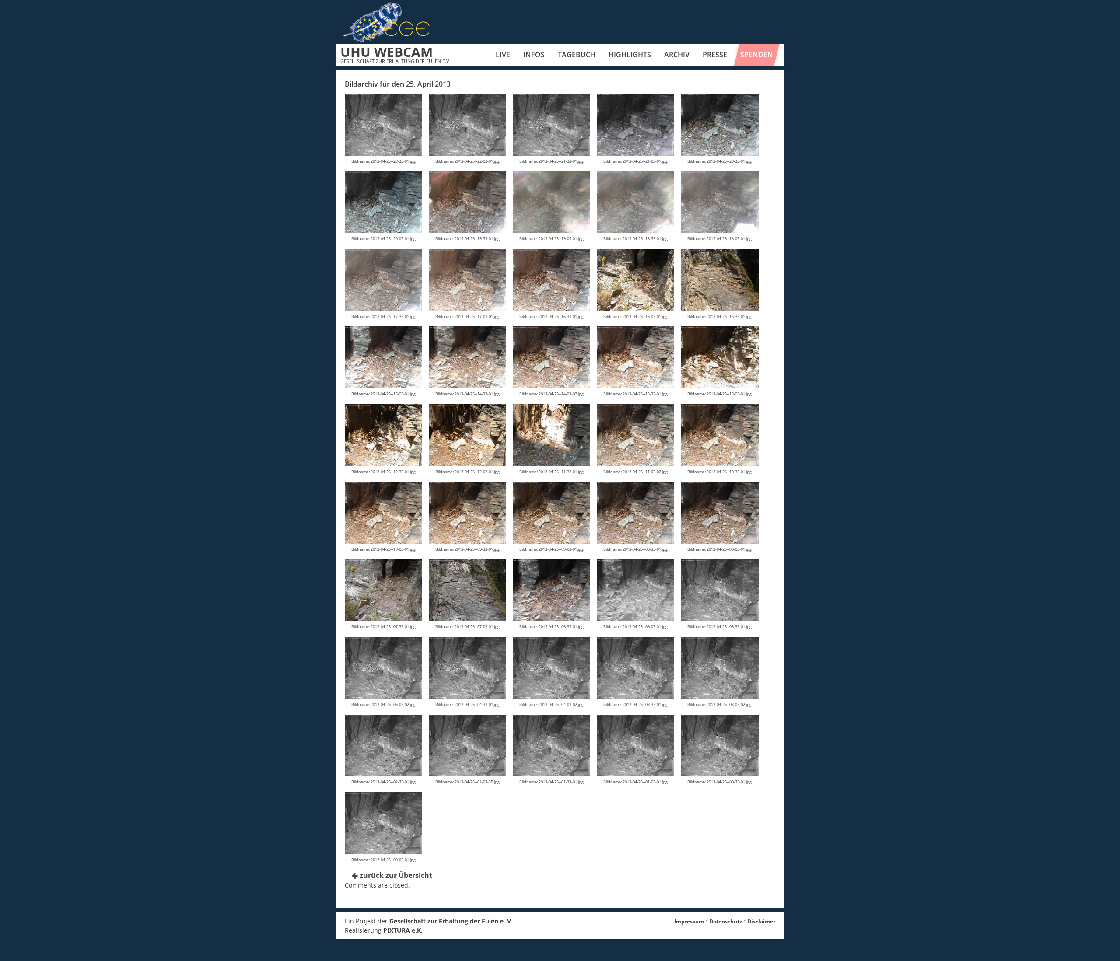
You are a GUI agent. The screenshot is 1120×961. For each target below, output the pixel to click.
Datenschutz (725, 921)
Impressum (689, 921)
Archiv (677, 54)
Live (503, 54)
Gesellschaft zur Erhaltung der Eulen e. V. (451, 921)
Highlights (630, 54)
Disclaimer (761, 921)
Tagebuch (576, 54)
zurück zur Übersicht (395, 875)
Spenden (756, 54)
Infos (534, 54)
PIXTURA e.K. (403, 930)
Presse (715, 54)
